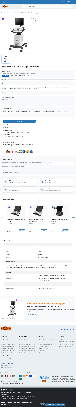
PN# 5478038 (22, 75)
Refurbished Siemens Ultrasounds (27, 352)
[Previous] (2, 219)
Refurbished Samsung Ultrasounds (27, 346)
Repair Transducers (43, 348)
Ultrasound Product (23, 336)
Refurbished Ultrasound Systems (47, 339)
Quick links (42, 336)
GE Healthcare (17, 13)
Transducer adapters (44, 346)
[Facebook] (61, 329)
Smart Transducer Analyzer (45, 344)
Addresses (61, 336)
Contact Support (15, 172)
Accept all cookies (60, 404)
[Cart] (62, 1)
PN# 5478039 (30, 75)
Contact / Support (5, 355)
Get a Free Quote (19, 121)
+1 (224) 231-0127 (9, 365)
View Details (21, 230)
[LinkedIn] (70, 329)
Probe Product (4, 336)
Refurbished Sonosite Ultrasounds (27, 344)
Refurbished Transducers (45, 342)
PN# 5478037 (14, 75)
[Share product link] (35, 20)
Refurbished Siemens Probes (7, 352)
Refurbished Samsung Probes (8, 346)
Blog (40, 352)
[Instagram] (73, 329)
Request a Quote (32, 314)
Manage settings (50, 404)
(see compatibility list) (49, 288)
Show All (3, 92)
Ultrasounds (9, 13)
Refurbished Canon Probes (7, 348)
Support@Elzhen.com (13, 361)
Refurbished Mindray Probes (7, 350)
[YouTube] (64, 329)
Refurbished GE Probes (6, 339)
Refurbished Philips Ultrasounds (26, 342)
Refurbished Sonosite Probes (7, 344)
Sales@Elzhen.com (11, 358)
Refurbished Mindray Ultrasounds (27, 350)
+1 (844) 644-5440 (10, 363)
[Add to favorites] (35, 23)
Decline (42, 404)
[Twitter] (67, 329)
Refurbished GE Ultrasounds (25, 339)
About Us (41, 350)
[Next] (73, 219)
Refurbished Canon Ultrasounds (26, 348)
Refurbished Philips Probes (7, 342)
